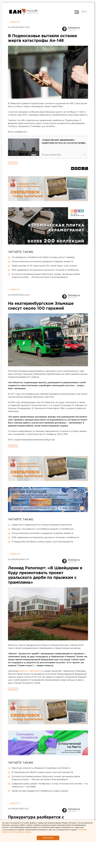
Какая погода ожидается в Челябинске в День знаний (40, 791)
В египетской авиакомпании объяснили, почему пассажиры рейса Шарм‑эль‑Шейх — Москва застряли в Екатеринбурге (46, 275)
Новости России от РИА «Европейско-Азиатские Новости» (17, 12)
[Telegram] (79, 168)
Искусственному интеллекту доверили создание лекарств (42, 262)
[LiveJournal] (86, 168)
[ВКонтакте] (72, 168)
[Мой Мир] (83, 168)
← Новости (14, 22)
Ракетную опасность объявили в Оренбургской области (41, 768)
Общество (13, 163)
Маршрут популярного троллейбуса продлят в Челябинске (43, 529)
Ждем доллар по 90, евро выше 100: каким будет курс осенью (44, 266)
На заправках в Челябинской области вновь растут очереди (43, 257)
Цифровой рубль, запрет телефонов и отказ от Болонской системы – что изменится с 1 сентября (50, 785)
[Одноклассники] (76, 168)
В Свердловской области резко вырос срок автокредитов (42, 542)
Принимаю (48, 838)
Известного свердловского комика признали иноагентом (42, 525)
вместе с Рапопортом (31, 671)
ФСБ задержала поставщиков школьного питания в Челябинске (45, 270)
